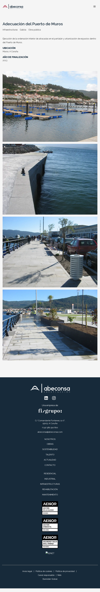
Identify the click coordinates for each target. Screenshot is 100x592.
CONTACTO (50, 465)
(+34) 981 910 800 (50, 427)
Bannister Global (50, 579)
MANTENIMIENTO (50, 495)
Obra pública (34, 30)
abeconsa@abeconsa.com (50, 432)
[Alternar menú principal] (94, 6)
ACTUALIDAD (50, 460)
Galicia (23, 30)
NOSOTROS (50, 439)
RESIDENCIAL (50, 473)
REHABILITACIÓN (50, 489)
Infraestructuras (10, 30)
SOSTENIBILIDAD (50, 449)
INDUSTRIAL (50, 479)
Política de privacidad (65, 571)
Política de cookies (44, 571)
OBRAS (50, 444)
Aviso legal (27, 571)
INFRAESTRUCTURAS (50, 484)
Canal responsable (46, 575)
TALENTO (50, 454)
